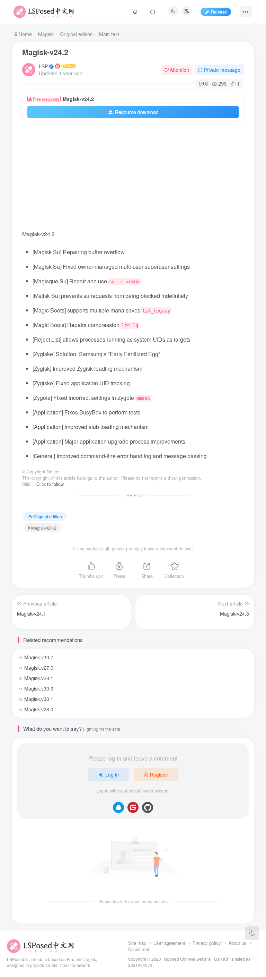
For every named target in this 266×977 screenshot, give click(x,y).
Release (219, 12)
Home (24, 34)
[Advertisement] (144, 178)
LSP (43, 66)
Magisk (46, 34)
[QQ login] (118, 807)
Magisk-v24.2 (45, 52)
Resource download (137, 112)
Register (159, 774)
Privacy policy (207, 943)
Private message (222, 69)
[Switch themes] (252, 933)
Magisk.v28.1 (38, 678)
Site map (137, 943)
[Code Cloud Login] (133, 807)
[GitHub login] (147, 807)
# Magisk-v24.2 (42, 528)
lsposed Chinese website (187, 959)
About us (237, 943)
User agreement (169, 943)
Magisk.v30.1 (38, 698)
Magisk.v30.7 (38, 657)
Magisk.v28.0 (38, 709)
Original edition (76, 34)
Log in (112, 774)
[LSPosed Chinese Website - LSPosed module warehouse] (40, 945)
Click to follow (50, 484)
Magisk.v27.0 (38, 667)
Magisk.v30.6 (38, 688)
